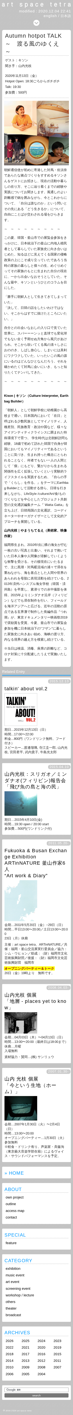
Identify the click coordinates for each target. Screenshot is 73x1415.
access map (15, 1211)
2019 (57, 1347)
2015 (57, 1354)
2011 (57, 1361)
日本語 (66, 16)
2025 (25, 1341)
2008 (41, 1367)
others (10, 1302)
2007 (57, 1367)
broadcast (13, 1315)
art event (12, 1282)
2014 (9, 1361)
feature (11, 1243)
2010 (9, 1367)
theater (11, 1308)
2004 (41, 1374)
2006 (9, 1374)
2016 (41, 1354)
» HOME (14, 1173)
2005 (25, 1374)
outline (11, 1204)
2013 (25, 1361)
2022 (9, 1347)
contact (11, 1217)
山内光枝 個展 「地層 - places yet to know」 (35, 1001)
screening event (18, 1289)
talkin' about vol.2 (25, 688)
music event (15, 1275)
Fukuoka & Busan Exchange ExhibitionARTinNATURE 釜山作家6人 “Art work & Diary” (35, 863)
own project (15, 1197)
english (50, 16)
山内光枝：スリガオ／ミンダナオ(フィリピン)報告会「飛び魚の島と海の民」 (35, 780)
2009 (25, 1367)
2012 (41, 1361)
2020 (41, 1347)
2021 (25, 1347)
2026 (9, 1341)
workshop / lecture (20, 1295)
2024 (41, 1341)
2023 (57, 1341)
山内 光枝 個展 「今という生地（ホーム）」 (30, 1085)
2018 (9, 1354)
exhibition (13, 1269)
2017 (25, 1354)
